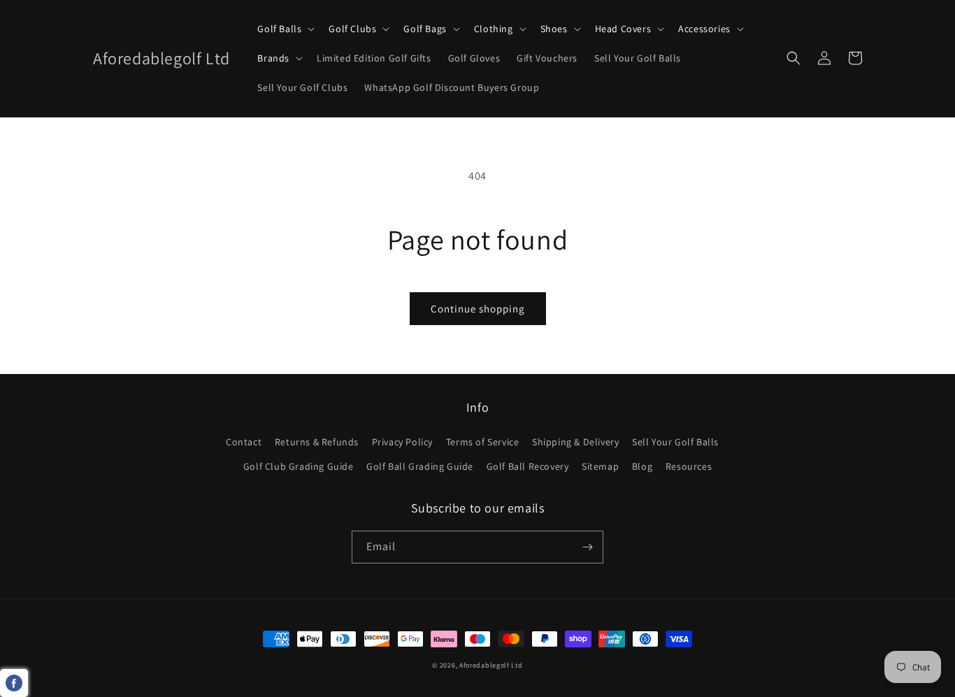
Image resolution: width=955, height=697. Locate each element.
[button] (284, 28)
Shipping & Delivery (575, 442)
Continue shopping (478, 308)
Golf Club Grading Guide (298, 466)
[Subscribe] (587, 547)
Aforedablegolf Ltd (491, 665)
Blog (642, 466)
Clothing (493, 28)
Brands (273, 58)
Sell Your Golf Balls (675, 442)
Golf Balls (279, 28)
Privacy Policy (402, 442)
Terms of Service (482, 442)
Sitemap (600, 466)
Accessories (704, 28)
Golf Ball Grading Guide (419, 466)
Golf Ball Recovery (528, 466)
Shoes (554, 28)
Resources (689, 466)
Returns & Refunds (317, 442)
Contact (243, 442)
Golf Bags (424, 28)
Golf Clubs (352, 28)
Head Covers (623, 28)
